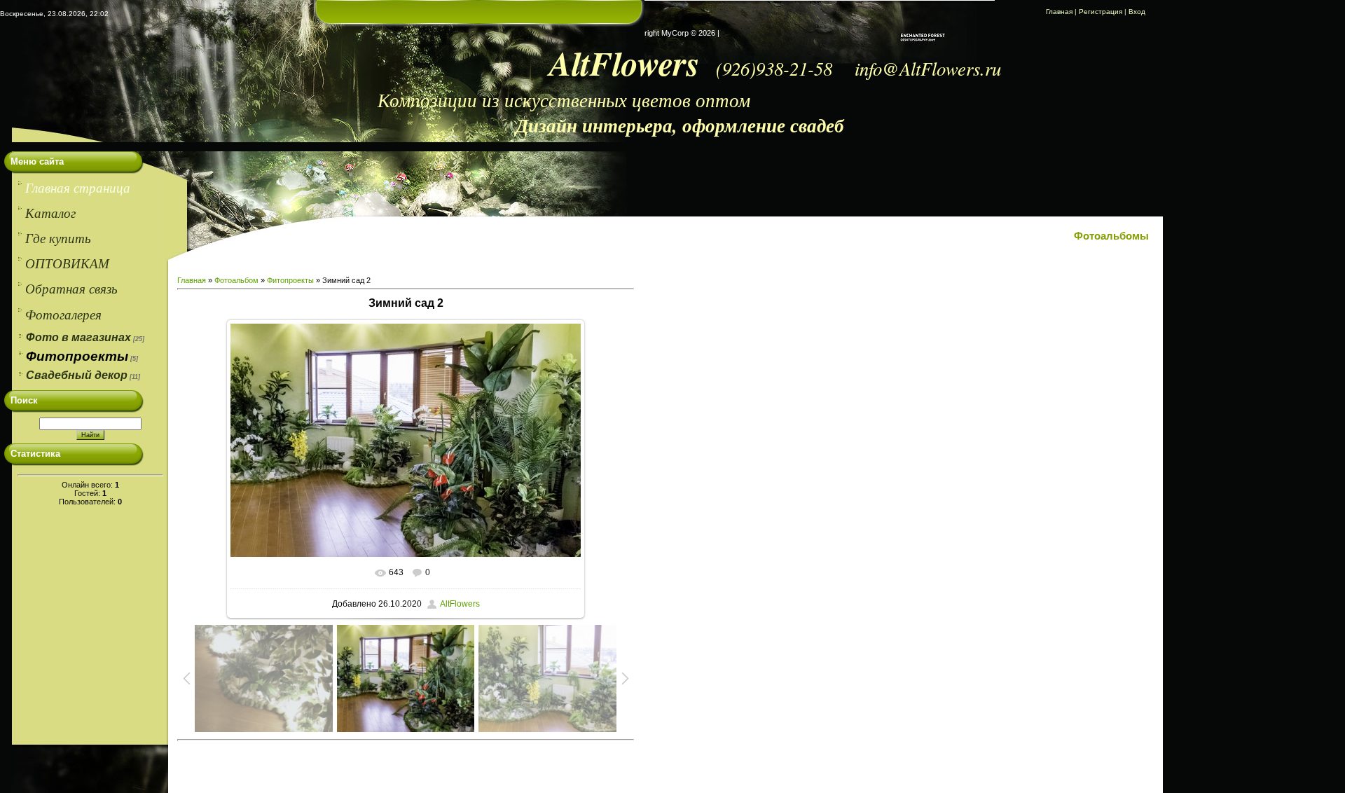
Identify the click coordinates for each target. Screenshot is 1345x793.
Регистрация (1100, 11)
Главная (1059, 11)
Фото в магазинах (78, 337)
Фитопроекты (77, 356)
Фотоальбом (236, 280)
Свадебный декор (76, 375)
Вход (1137, 11)
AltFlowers (460, 604)
